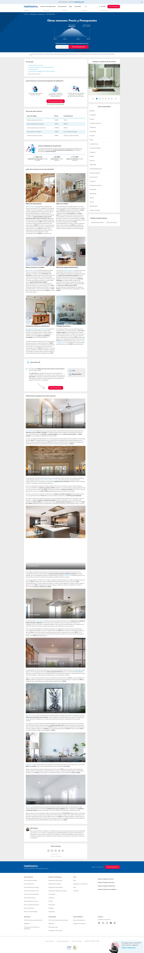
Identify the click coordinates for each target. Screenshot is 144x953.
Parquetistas (93, 131)
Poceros (92, 202)
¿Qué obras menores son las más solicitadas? (41, 67)
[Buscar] (85, 6)
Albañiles (92, 111)
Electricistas (52, 904)
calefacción (67, 575)
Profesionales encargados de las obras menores (42, 71)
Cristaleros (93, 152)
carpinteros (31, 270)
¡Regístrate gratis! (79, 2)
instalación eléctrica (32, 329)
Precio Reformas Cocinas (31, 901)
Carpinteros (93, 115)
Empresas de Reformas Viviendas (58, 891)
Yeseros (92, 197)
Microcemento (94, 206)
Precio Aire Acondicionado (31, 894)
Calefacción (26, 10)
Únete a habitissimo (129, 948)
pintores (30, 715)
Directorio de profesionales (48, 6)
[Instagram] (99, 923)
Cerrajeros (92, 181)
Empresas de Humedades (56, 887)
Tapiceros (92, 135)
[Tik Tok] (114, 923)
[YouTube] (111, 923)
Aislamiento (93, 164)
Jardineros (51, 897)
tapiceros (30, 764)
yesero (29, 807)
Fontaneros (93, 127)
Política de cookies (77, 941)
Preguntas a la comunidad (80, 884)
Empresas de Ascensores (55, 880)
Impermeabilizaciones (96, 168)
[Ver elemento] (97, 98)
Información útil (33, 69)
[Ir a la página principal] (31, 6)
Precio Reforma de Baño (30, 880)
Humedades (93, 189)
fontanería (43, 329)
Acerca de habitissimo (79, 920)
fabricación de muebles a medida (49, 480)
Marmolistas (93, 193)
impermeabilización (69, 270)
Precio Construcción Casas (31, 891)
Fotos (74, 887)
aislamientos (31, 206)
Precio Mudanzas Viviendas (31, 887)
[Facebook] (103, 923)
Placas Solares (84, 10)
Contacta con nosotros (104, 919)
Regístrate (27, 923)
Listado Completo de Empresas (106, 886)
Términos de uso (49, 941)
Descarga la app (53, 927)
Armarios (92, 160)
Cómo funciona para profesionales (58, 920)
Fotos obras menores (112, 222)
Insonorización (94, 177)
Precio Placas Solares (29, 897)
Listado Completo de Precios (106, 879)
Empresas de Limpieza (55, 884)
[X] (107, 923)
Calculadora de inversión (55, 930)
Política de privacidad (63, 941)
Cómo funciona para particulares (33, 920)
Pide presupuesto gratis (78, 46)
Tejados (92, 156)
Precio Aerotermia (29, 884)
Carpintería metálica (95, 148)
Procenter (75, 891)
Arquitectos (52, 911)
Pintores (92, 119)
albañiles (30, 431)
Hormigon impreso (95, 173)
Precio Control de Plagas (31, 911)
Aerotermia (64, 10)
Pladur (91, 140)
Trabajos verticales (95, 210)
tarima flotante (79, 671)
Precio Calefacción (29, 908)
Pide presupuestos (114, 6)
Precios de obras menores (36, 65)
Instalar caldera (46, 10)
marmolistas (39, 621)
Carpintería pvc (94, 144)
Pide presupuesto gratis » (112, 66)
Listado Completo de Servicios (106, 882)
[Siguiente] (115, 98)
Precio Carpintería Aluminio (31, 904)
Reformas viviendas (105, 10)
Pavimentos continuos (95, 185)
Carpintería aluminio (95, 123)
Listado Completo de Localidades (107, 889)
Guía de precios (62, 6)
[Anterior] (92, 98)
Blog (70, 6)
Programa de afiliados (79, 923)
